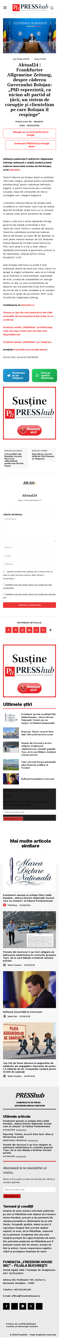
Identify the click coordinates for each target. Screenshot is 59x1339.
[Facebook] (8, 630)
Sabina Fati (12, 1016)
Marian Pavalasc (15, 965)
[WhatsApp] (22, 630)
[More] (50, 630)
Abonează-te (11, 818)
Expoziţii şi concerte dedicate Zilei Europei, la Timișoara (43, 456)
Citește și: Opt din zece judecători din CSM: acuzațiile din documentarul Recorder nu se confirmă (28, 316)
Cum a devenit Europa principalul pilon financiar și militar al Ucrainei (38, 764)
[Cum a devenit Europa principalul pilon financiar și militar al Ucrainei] (11, 764)
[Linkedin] (29, 630)
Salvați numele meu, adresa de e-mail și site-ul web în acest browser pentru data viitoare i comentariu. (27, 575)
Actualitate (21, 59)
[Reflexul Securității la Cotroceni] (11, 778)
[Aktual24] (29, 483)
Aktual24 (38, 121)
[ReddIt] (36, 630)
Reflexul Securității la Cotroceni (37, 778)
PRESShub (12, 905)
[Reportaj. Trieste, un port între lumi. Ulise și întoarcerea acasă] (11, 733)
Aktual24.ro (28, 305)
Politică (40, 59)
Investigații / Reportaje (15, 1140)
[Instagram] (14, 1306)
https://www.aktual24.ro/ (29, 500)
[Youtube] (39, 1306)
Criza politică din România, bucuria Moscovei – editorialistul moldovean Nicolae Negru (14, 460)
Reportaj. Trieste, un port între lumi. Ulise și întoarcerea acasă (37, 733)
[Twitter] (15, 630)
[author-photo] (5, 905)
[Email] (43, 630)
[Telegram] (22, 1306)
